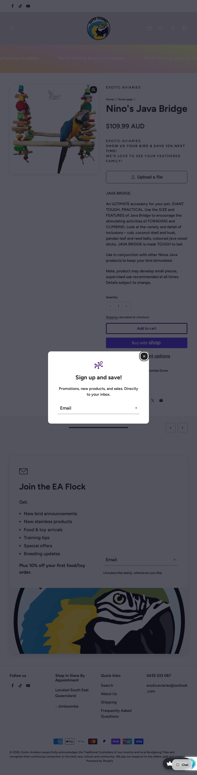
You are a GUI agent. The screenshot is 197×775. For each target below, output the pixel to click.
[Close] (144, 356)
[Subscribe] (136, 408)
